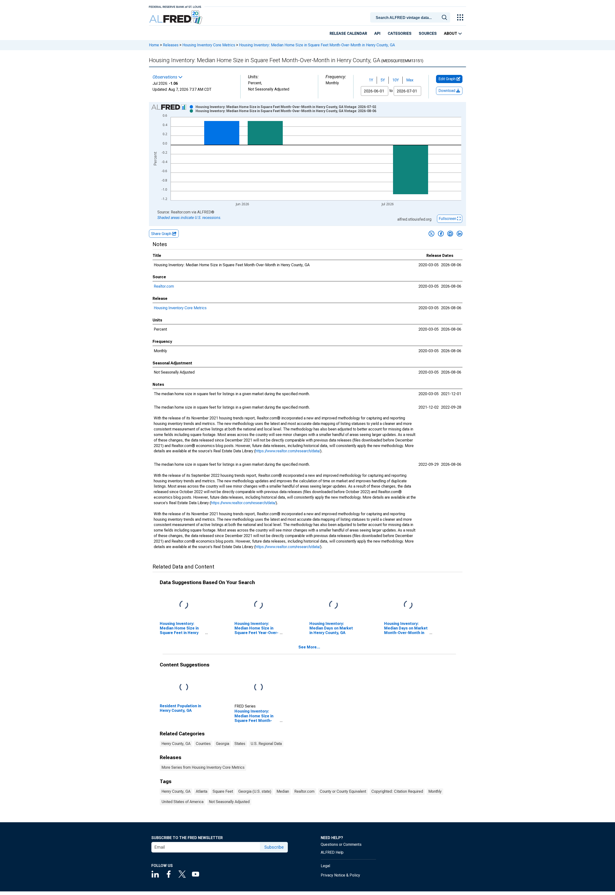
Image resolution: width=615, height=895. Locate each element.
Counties (203, 743)
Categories (400, 33)
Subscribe (274, 847)
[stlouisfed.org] (175, 6)
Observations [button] (165, 77)
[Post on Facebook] (441, 233)
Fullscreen (448, 218)
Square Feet (223, 791)
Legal (325, 866)
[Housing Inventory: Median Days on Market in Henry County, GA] (333, 605)
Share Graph (161, 233)
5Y (383, 80)
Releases (170, 45)
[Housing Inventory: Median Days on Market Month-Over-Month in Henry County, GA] (408, 605)
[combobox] (411, 17)
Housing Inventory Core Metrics (208, 45)
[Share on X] (431, 233)
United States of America (182, 801)
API (377, 33)
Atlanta (201, 791)
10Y (395, 80)
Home (154, 45)
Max (409, 80)
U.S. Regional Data (266, 743)
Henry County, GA (176, 743)
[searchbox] (411, 18)
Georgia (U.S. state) (254, 791)
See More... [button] (309, 647)
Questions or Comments (341, 844)
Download (447, 90)
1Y (371, 80)
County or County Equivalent (343, 791)
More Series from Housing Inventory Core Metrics (203, 767)
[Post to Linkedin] (459, 233)
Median (283, 791)
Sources (428, 33)
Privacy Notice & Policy (340, 875)
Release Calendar (348, 33)
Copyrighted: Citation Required (397, 791)
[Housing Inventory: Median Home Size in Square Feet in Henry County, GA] (184, 605)
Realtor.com (164, 286)
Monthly (435, 791)
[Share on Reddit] (450, 233)
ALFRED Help (332, 852)
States (239, 743)
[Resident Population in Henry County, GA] (184, 687)
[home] (176, 17)
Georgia (222, 743)
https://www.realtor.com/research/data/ (287, 451)
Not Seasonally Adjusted (229, 801)
